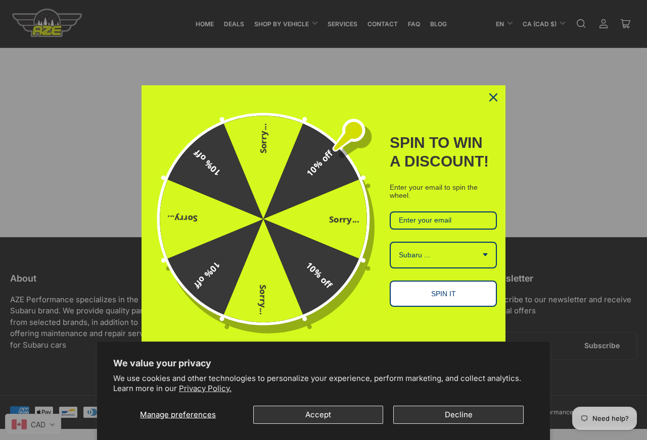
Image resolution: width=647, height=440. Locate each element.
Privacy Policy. (205, 388)
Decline (459, 414)
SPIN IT (443, 294)
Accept (318, 414)
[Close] (493, 97)
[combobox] (443, 255)
